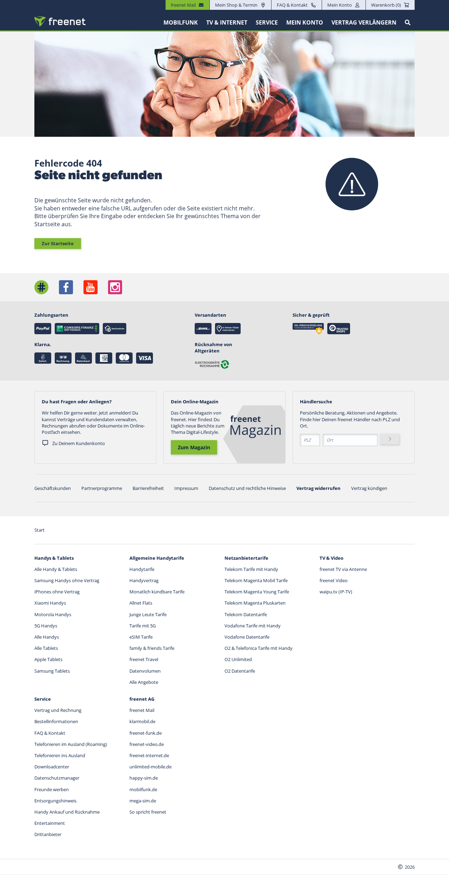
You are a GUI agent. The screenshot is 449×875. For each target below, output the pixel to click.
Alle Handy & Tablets (55, 569)
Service (267, 22)
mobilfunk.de (143, 789)
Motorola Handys (52, 614)
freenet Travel (143, 659)
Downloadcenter (51, 766)
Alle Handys (46, 637)
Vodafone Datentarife (246, 637)
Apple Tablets (48, 659)
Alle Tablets (46, 648)
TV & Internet (226, 22)
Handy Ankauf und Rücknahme (67, 812)
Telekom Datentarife (245, 614)
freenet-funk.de (145, 733)
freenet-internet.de (149, 755)
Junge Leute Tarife (148, 614)
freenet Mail (141, 710)
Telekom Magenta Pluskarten (255, 603)
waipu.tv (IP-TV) (336, 591)
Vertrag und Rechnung (57, 710)
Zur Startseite (58, 243)
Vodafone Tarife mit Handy (252, 625)
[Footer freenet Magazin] (41, 287)
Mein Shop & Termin (236, 5)
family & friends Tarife (151, 648)
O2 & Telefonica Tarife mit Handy (258, 648)
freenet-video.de (146, 744)
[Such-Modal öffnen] (408, 22)
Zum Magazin (194, 447)
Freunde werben (51, 789)
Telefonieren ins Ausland (59, 755)
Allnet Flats (140, 603)
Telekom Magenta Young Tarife (256, 591)
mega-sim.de (142, 800)
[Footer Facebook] (66, 287)
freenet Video (334, 580)
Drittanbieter (47, 834)
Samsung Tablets (52, 671)
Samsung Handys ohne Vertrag (66, 580)
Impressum (186, 488)
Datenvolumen (145, 671)
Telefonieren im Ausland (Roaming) (70, 744)
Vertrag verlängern (363, 22)
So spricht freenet (147, 812)
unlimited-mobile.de (150, 766)
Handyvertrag (144, 580)
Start (39, 530)
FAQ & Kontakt (292, 5)
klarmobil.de (142, 721)
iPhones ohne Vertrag (57, 591)
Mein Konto (339, 5)
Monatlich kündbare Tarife (157, 591)
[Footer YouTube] (90, 287)
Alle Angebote (143, 682)
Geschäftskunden (52, 488)
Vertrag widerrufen (318, 488)
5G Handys (45, 625)
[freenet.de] (60, 21)
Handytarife (141, 569)
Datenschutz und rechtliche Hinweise (247, 488)
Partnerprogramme (101, 488)
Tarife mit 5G (142, 625)
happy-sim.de (143, 778)
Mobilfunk (180, 22)
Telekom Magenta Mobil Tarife (256, 580)
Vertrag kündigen (369, 488)
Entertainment (49, 823)
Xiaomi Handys (50, 603)
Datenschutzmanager (56, 778)
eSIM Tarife (141, 637)
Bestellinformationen (56, 721)
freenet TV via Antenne (343, 569)
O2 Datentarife (239, 671)
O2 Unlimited (238, 659)
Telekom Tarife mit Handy (251, 569)
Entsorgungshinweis (55, 800)
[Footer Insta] (115, 287)
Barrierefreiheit (148, 488)
